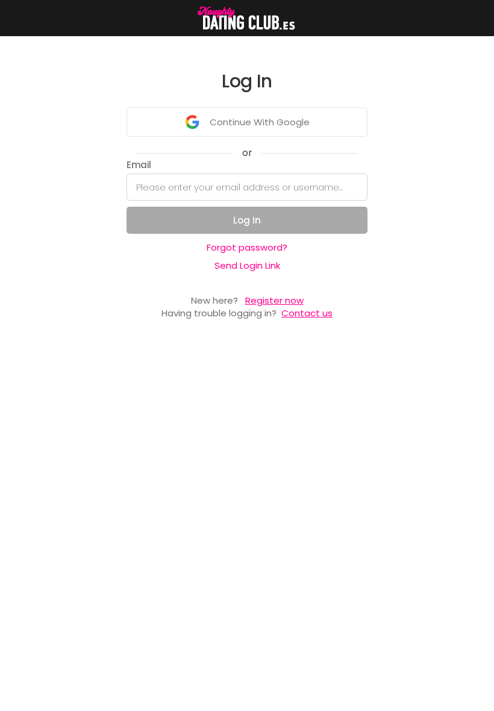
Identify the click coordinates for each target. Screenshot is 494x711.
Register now (274, 300)
